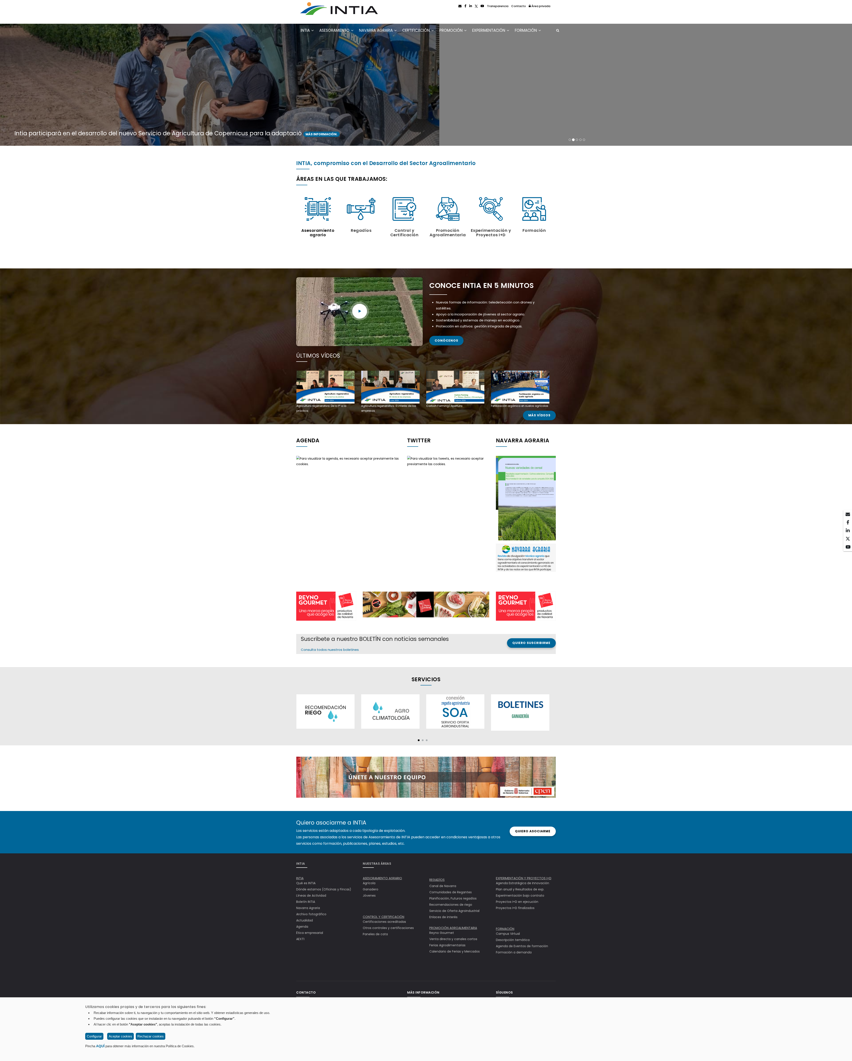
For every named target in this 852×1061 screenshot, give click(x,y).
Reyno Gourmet (441, 933)
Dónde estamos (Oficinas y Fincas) (323, 889)
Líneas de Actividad (311, 895)
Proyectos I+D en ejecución (517, 902)
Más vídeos (539, 415)
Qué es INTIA (306, 883)
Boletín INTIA (305, 902)
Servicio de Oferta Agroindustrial (454, 911)
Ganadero (370, 889)
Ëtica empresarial (309, 933)
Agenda (302, 926)
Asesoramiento (335, 30)
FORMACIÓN (505, 929)
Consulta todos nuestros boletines (330, 649)
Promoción (451, 30)
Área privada (540, 6)
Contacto (518, 6)
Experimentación (489, 30)
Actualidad (304, 920)
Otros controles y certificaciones (388, 928)
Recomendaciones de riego (450, 904)
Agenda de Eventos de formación (522, 946)
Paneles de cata (375, 934)
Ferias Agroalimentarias (447, 945)
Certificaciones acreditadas (384, 921)
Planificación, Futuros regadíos (453, 898)
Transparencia (497, 6)
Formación (526, 30)
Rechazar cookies (150, 1036)
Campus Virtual (508, 933)
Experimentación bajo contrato (520, 895)
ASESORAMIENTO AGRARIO (382, 878)
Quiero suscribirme (531, 643)
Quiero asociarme (532, 831)
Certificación (416, 30)
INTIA (306, 30)
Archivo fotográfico (311, 914)
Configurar (94, 1036)
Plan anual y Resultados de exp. (520, 889)
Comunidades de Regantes (450, 892)
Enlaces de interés (443, 917)
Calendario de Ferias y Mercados (454, 951)
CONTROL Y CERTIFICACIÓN (383, 917)
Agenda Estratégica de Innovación (522, 883)
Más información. (330, 134)
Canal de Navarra (442, 886)
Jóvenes (369, 895)
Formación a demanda (514, 952)
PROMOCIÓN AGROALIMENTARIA (453, 928)
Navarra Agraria (376, 30)
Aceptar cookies (120, 1036)
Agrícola (369, 883)
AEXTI (300, 939)
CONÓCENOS (446, 340)
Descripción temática (513, 940)
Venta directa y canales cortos (453, 939)
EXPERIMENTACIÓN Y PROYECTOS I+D (523, 878)
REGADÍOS (437, 880)
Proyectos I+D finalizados (515, 908)
